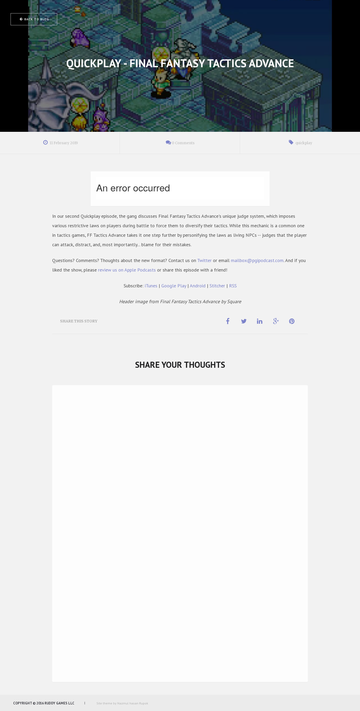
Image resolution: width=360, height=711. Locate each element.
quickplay (303, 143)
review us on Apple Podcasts (127, 270)
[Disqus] (180, 464)
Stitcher (217, 286)
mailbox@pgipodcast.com (257, 260)
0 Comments (183, 143)
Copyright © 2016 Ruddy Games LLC (43, 703)
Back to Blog (36, 19)
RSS (233, 286)
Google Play (173, 286)
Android (198, 286)
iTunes (151, 286)
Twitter (204, 260)
